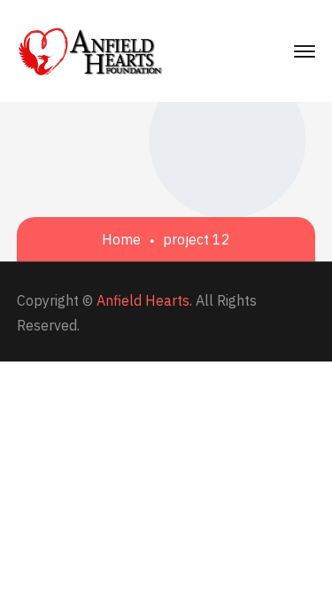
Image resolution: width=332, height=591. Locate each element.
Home (121, 239)
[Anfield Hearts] (91, 49)
